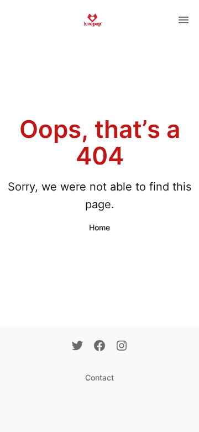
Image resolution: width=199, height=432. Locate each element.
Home (99, 227)
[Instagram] (121, 346)
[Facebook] (99, 346)
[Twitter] (77, 346)
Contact (99, 377)
